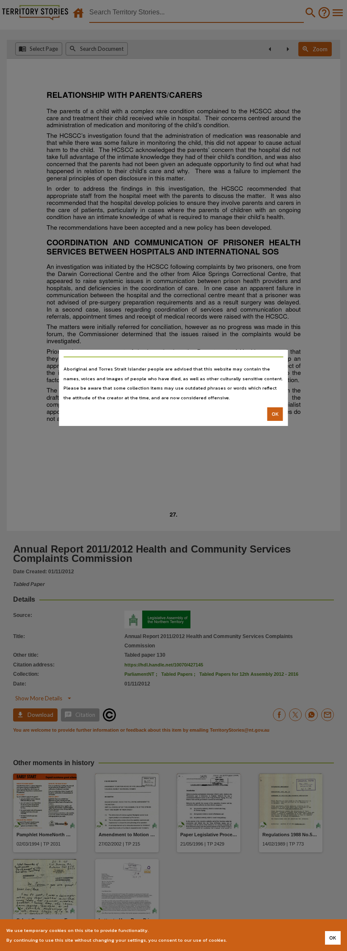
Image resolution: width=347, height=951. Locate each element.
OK (275, 414)
